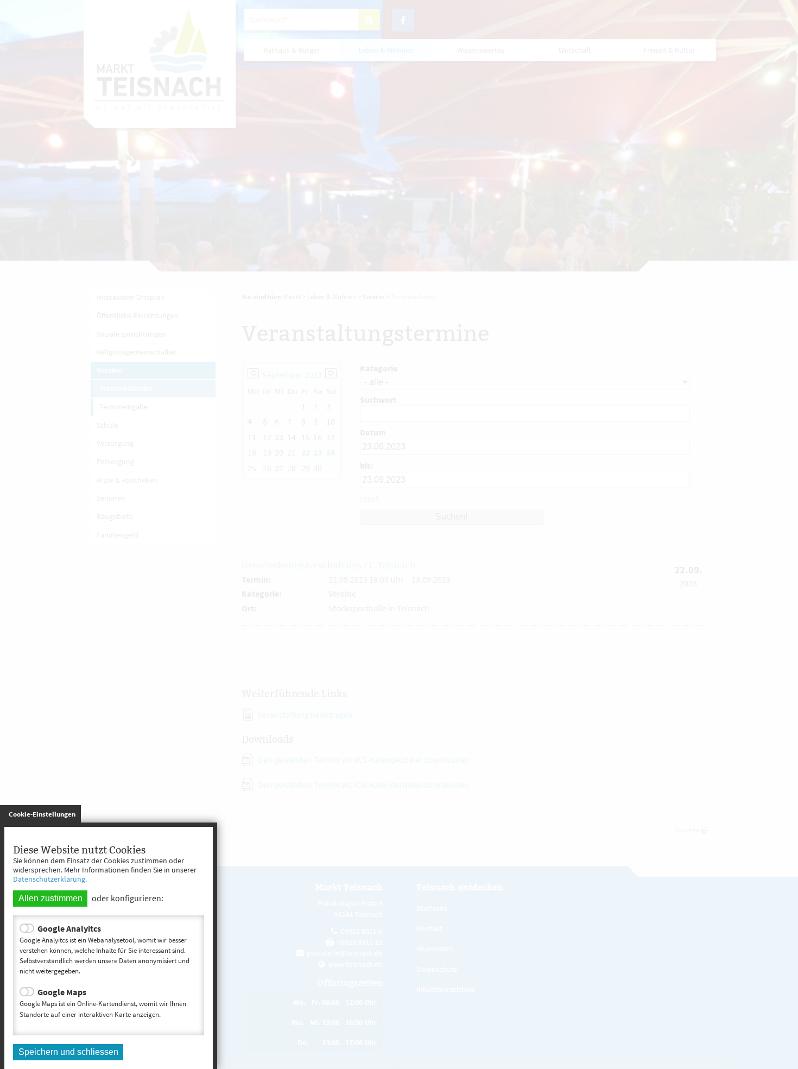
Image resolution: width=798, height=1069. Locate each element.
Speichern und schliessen (68, 1052)
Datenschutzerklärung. (50, 879)
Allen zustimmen (50, 898)
